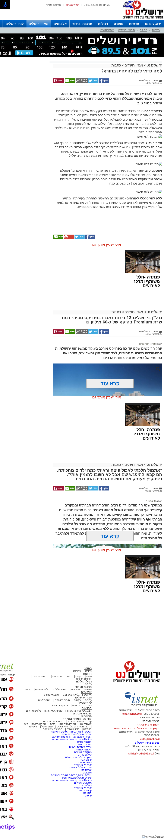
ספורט (118, 24)
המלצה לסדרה (83, 744)
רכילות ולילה (84, 681)
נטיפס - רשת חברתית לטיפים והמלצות (71, 731)
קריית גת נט (85, 790)
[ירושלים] (141, 19)
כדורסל (77, 670)
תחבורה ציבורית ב (52, 729)
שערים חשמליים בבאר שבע (77, 734)
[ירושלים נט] (135, 683)
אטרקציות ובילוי (59, 705)
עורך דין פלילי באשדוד (80, 767)
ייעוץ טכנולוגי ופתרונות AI (78, 757)
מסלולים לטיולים (83, 752)
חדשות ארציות (84, 678)
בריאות (76, 705)
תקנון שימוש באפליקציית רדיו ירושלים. (136, 728)
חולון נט (87, 793)
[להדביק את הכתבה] (68, 238)
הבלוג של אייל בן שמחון (79, 710)
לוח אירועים (41, 689)
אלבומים (60, 24)
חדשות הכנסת (40, 676)
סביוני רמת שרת (147, 344)
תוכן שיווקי (86, 716)
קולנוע (28, 689)
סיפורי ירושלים (126, 30)
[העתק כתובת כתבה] (81, 82)
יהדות (53, 724)
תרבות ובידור (82, 24)
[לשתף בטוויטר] (93, 82)
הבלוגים (87, 708)
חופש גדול (150, 500)
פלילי (89, 676)
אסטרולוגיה (107, 30)
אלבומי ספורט (51, 694)
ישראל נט (86, 770)
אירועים (87, 694)
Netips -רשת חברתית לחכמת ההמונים (71, 739)
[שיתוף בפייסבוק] (103, 82)
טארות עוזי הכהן (54, 710)
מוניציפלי (57, 676)
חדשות (134, 24)
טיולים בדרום (84, 754)
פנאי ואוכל (47, 726)
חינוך (68, 676)
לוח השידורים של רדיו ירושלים (72, 726)
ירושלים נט (153, 24)
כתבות (156, 30)
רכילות (103, 24)
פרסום (88, 795)
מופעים (88, 689)
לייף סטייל (85, 702)
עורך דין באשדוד (83, 764)
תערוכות (75, 689)
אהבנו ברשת (39, 724)
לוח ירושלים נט (68, 724)
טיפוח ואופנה (85, 762)
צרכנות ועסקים (82, 713)
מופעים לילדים (59, 689)
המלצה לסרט (84, 741)
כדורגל (88, 670)
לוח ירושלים (15, 24)
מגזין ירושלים (38, 24)
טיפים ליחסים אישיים (80, 747)
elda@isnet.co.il (132, 713)
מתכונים (87, 772)
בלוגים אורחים (33, 710)
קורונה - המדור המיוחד (77, 718)
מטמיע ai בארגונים (53, 721)
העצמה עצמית (83, 749)
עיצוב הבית (86, 759)
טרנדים (88, 705)
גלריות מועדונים (71, 694)
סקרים (78, 676)
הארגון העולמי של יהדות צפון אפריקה (72, 736)
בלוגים (143, 30)
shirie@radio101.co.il (141, 753)
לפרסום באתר (53, 4)
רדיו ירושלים (72, 729)
